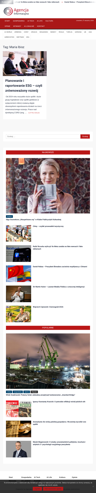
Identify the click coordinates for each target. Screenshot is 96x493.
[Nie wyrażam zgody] (93, 486)
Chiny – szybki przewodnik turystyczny (48, 226)
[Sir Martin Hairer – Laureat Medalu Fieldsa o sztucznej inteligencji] (18, 294)
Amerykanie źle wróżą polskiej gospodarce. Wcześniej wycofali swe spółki (59, 423)
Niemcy (53, 32)
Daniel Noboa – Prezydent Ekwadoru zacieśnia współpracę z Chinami (60, 266)
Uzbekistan (9, 37)
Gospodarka (18, 21)
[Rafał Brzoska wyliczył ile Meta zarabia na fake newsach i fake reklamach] (18, 253)
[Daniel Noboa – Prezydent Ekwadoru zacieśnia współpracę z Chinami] (18, 273)
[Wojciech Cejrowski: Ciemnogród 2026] (18, 314)
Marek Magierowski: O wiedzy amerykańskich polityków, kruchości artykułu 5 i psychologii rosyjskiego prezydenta (59, 443)
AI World (8, 32)
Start (7, 21)
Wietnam (20, 37)
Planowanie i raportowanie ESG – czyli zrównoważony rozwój (23, 85)
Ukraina (78, 32)
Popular (34, 392)
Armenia (17, 32)
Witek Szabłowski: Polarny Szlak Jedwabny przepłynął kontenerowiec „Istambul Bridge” (40, 395)
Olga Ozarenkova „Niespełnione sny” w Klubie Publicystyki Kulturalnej (33, 219)
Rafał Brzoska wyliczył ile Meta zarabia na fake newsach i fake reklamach (58, 247)
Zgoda (37, 489)
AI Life (39, 21)
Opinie (7, 26)
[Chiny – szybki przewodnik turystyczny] (18, 233)
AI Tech (31, 21)
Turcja (69, 32)
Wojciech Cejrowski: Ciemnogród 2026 (48, 307)
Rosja (61, 32)
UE (85, 32)
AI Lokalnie (29, 26)
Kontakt (41, 26)
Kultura (49, 21)
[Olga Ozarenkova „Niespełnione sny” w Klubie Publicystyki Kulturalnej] (48, 186)
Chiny (26, 32)
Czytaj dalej (34, 113)
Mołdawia (44, 32)
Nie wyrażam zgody (53, 489)
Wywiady (17, 26)
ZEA (27, 37)
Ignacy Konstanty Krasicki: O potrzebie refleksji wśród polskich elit (59, 401)
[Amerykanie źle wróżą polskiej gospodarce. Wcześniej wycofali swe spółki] (18, 429)
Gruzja (34, 32)
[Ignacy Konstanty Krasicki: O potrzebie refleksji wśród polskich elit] (18, 409)
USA (90, 32)
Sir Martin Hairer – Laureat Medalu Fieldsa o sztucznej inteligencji (59, 286)
